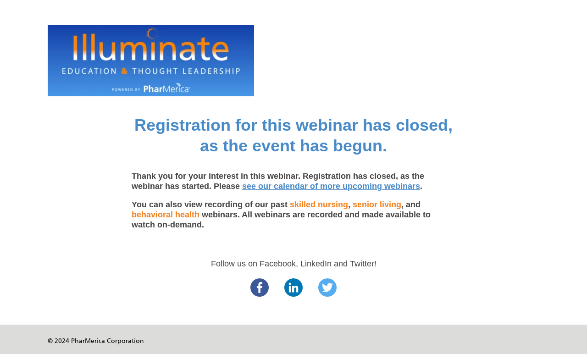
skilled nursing (319, 204)
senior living (377, 204)
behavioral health (165, 214)
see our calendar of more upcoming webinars (331, 186)
